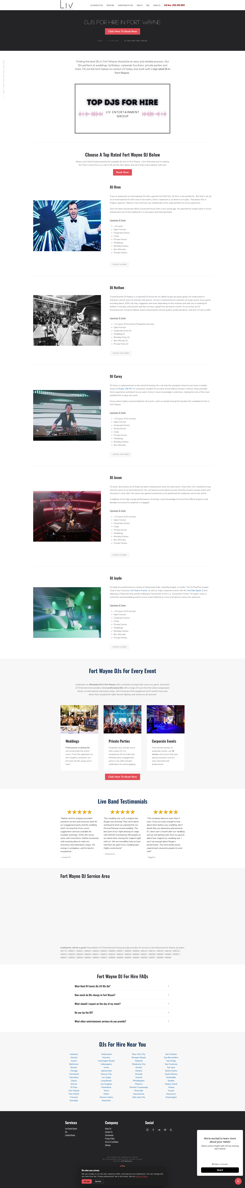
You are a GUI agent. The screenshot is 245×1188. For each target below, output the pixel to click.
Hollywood (106, 1054)
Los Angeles (106, 1084)
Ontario (138, 1070)
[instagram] (147, 1130)
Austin (74, 1060)
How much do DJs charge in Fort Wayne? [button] (95, 995)
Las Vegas (106, 1077)
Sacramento (138, 1094)
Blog (147, 5)
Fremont (74, 1097)
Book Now (122, 172)
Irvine (106, 1067)
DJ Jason (116, 477)
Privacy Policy (142, 1176)
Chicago (74, 1070)
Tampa (171, 1087)
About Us (140, 5)
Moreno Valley (106, 1097)
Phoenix (138, 1084)
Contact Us (156, 5)
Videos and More (121, 353)
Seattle (171, 1080)
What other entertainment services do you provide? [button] (100, 1021)
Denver (74, 1084)
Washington (171, 1097)
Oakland (138, 1060)
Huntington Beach (106, 1060)
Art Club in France (138, 590)
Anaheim (74, 1054)
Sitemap (108, 1145)
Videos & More (120, 264)
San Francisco (171, 1064)
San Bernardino (171, 1057)
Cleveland (74, 1074)
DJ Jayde (116, 578)
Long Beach (106, 1080)
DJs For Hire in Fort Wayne (122, 22)
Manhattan (106, 1087)
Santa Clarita (171, 1070)
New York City (138, 1054)
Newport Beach (139, 1057)
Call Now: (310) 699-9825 (174, 5)
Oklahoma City (138, 1064)
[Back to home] (66, 5)
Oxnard (138, 1077)
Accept (86, 1181)
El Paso (74, 1087)
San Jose (171, 1067)
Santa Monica (171, 1074)
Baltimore (73, 1064)
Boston (74, 1067)
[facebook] (153, 1130)
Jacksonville (106, 1070)
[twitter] (171, 1130)
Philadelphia (138, 1080)
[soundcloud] (159, 1130)
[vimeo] (165, 1130)
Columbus (74, 1077)
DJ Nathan (117, 287)
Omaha (138, 1067)
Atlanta (73, 1057)
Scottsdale (171, 1077)
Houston (106, 1057)
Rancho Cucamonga (139, 1087)
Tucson (171, 1090)
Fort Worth (74, 1094)
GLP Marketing (127, 1161)
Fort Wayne (74, 1090)
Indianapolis (106, 1064)
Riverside (138, 1090)
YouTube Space (194, 590)
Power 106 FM (125, 388)
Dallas (74, 1080)
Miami (106, 1094)
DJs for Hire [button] (110, 5)
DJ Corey (116, 376)
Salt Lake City (138, 1097)
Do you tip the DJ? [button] (84, 1012)
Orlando (138, 1074)
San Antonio (171, 1054)
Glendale (74, 1100)
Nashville (106, 1100)
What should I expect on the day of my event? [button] (98, 1003)
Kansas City (106, 1074)
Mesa (106, 1090)
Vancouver (171, 1094)
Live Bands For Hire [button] (96, 5)
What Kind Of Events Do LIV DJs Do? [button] (93, 986)
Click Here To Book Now (122, 31)
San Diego (171, 1060)
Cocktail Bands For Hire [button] (125, 5)
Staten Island (171, 1084)
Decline (98, 1181)
